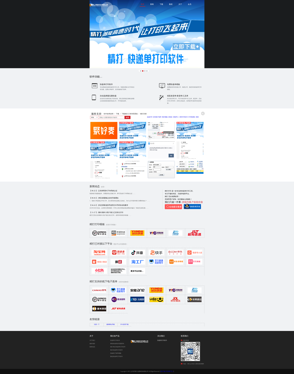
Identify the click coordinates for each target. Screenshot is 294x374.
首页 (142, 4)
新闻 (152, 4)
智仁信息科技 (99, 5)
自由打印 (150, 117)
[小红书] (99, 273)
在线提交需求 (173, 206)
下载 (161, 4)
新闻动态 (92, 347)
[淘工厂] (137, 264)
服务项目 (92, 343)
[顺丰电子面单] (99, 301)
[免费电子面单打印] (147, 34)
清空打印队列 (183, 117)
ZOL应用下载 (124, 324)
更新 (197, 117)
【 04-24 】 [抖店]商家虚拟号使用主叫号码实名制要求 (109, 205)
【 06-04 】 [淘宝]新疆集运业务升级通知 (104, 198)
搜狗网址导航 (110, 324)
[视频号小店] (194, 255)
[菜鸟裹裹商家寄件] (156, 264)
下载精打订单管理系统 (130, 114)
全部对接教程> (124, 282)
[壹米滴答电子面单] (99, 311)
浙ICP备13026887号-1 (166, 371)
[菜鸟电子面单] (99, 292)
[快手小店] (156, 255)
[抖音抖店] (137, 255)
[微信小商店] (99, 264)
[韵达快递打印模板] (137, 235)
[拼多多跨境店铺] (175, 264)
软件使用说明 (108, 114)
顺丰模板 (165, 117)
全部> (103, 187)
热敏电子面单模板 (115, 353)
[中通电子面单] (195, 292)
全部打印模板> (111, 225)
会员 (189, 4)
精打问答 (143, 114)
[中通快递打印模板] (175, 235)
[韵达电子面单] (156, 292)
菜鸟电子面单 (157, 117)
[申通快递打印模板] (118, 235)
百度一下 (96, 324)
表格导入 (176, 117)
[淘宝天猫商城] (99, 255)
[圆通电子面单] (175, 292)
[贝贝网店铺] (194, 264)
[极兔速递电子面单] (118, 311)
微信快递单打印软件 (116, 356)
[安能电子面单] (137, 292)
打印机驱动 (191, 117)
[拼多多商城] (118, 255)
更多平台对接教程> (120, 244)
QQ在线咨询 (192, 206)
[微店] (118, 264)
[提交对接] (118, 273)
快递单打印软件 (115, 340)
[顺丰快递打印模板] (99, 235)
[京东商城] (175, 255)
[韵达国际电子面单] (156, 301)
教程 (170, 4)
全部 (202, 113)
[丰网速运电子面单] (195, 301)
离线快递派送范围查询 (117, 343)
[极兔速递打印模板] (195, 235)
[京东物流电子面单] (175, 301)
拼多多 (170, 117)
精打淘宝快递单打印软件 (117, 347)
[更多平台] (137, 273)
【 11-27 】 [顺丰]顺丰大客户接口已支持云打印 (106, 212)
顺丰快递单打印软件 (116, 350)
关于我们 (92, 340)
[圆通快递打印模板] (156, 235)
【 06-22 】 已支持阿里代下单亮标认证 (103, 191)
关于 (180, 4)
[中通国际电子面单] (137, 301)
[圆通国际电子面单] (118, 301)
